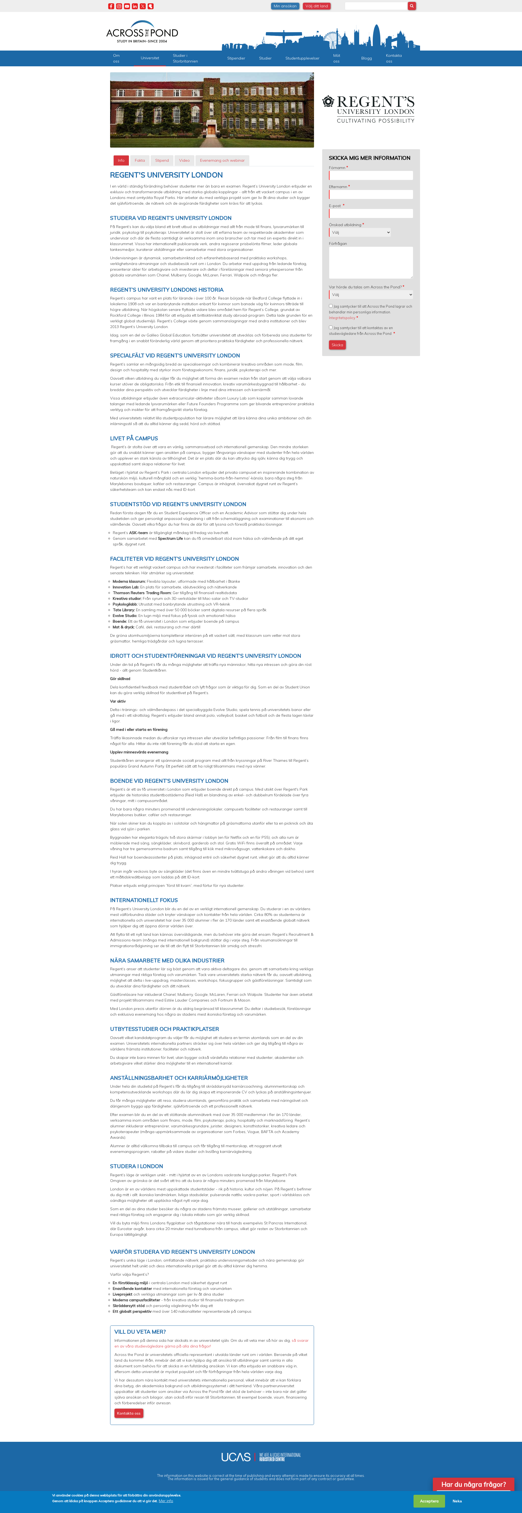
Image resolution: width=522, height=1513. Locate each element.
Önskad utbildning (345, 224)
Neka (457, 1501)
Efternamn (338, 186)
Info (121, 160)
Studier (265, 58)
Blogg (366, 58)
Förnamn (337, 167)
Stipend (162, 160)
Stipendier (236, 58)
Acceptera (429, 1501)
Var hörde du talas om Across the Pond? (365, 287)
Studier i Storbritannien (185, 58)
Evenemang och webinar (222, 160)
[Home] (142, 30)
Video (184, 160)
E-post (335, 205)
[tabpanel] (212, 798)
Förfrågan (338, 243)
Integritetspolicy (342, 318)
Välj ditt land (317, 6)
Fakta (140, 160)
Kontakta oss (394, 58)
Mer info (166, 1500)
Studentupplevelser (302, 58)
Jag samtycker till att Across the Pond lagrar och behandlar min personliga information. (370, 312)
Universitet (150, 57)
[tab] (121, 160)
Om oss (116, 58)
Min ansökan (285, 6)
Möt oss (336, 58)
